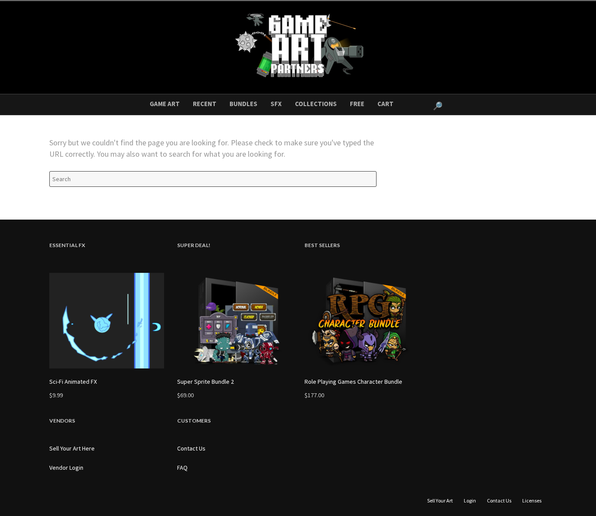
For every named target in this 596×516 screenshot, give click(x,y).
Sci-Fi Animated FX (73, 381)
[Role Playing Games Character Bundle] (362, 320)
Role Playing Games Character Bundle (353, 381)
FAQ (182, 467)
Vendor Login (66, 467)
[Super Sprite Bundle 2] (234, 320)
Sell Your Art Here (72, 448)
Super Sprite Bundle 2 (205, 381)
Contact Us (191, 448)
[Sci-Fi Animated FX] (106, 320)
